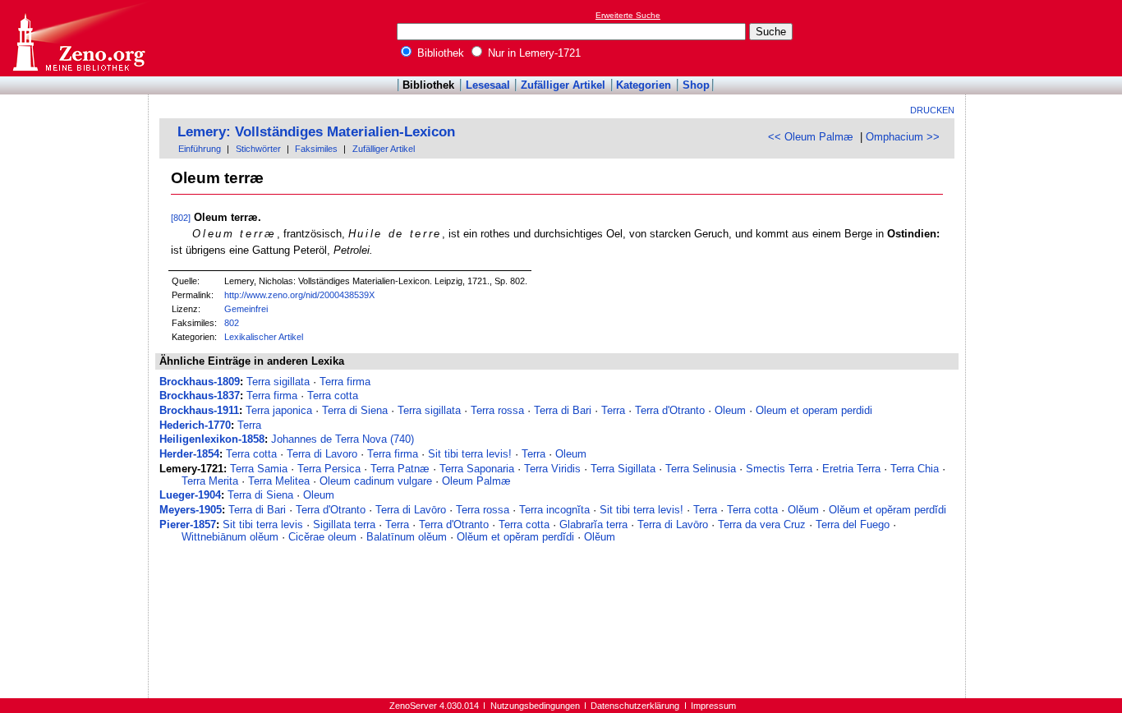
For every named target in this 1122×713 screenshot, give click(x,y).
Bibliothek (439, 53)
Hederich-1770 (195, 425)
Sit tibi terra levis (263, 524)
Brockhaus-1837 (199, 395)
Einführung (199, 149)
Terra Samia (258, 468)
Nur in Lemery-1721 (533, 53)
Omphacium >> (903, 137)
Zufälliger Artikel (563, 85)
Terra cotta (332, 395)
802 (231, 323)
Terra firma (345, 381)
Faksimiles (316, 149)
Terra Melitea (279, 481)
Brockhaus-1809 (199, 381)
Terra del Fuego (853, 524)
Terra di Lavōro (410, 510)
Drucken (932, 110)
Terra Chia (914, 468)
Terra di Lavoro (322, 454)
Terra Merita (210, 481)
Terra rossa (497, 410)
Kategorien (643, 85)
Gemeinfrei (246, 309)
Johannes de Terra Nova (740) (342, 439)
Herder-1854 (189, 454)
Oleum (730, 410)
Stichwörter (258, 149)
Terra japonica (279, 410)
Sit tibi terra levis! (470, 454)
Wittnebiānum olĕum (230, 537)
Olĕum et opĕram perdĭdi (887, 510)
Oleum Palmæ (476, 481)
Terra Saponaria (476, 468)
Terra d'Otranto (670, 410)
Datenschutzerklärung (635, 706)
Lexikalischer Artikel (263, 337)
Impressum (713, 706)
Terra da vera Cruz (762, 524)
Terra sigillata (278, 381)
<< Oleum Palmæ (810, 137)
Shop (696, 85)
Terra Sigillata (623, 468)
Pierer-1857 (187, 524)
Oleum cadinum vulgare (376, 481)
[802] (181, 218)
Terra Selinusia (700, 468)
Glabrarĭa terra (593, 524)
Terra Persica (329, 468)
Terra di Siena (355, 410)
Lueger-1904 (190, 495)
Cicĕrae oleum (322, 537)
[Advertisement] (1046, 38)
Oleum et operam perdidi (814, 410)
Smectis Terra (779, 468)
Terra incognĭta (554, 510)
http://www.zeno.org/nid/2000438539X (299, 295)
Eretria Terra (851, 468)
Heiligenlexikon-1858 (211, 439)
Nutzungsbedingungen (535, 706)
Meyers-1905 (190, 510)
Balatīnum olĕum (406, 537)
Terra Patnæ (400, 468)
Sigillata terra (344, 524)
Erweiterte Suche (627, 15)
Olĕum (803, 510)
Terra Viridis (552, 468)
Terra (613, 410)
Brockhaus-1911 (199, 410)
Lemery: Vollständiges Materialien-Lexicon (316, 132)
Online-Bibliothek (78, 38)
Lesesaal (488, 85)
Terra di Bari (562, 410)
